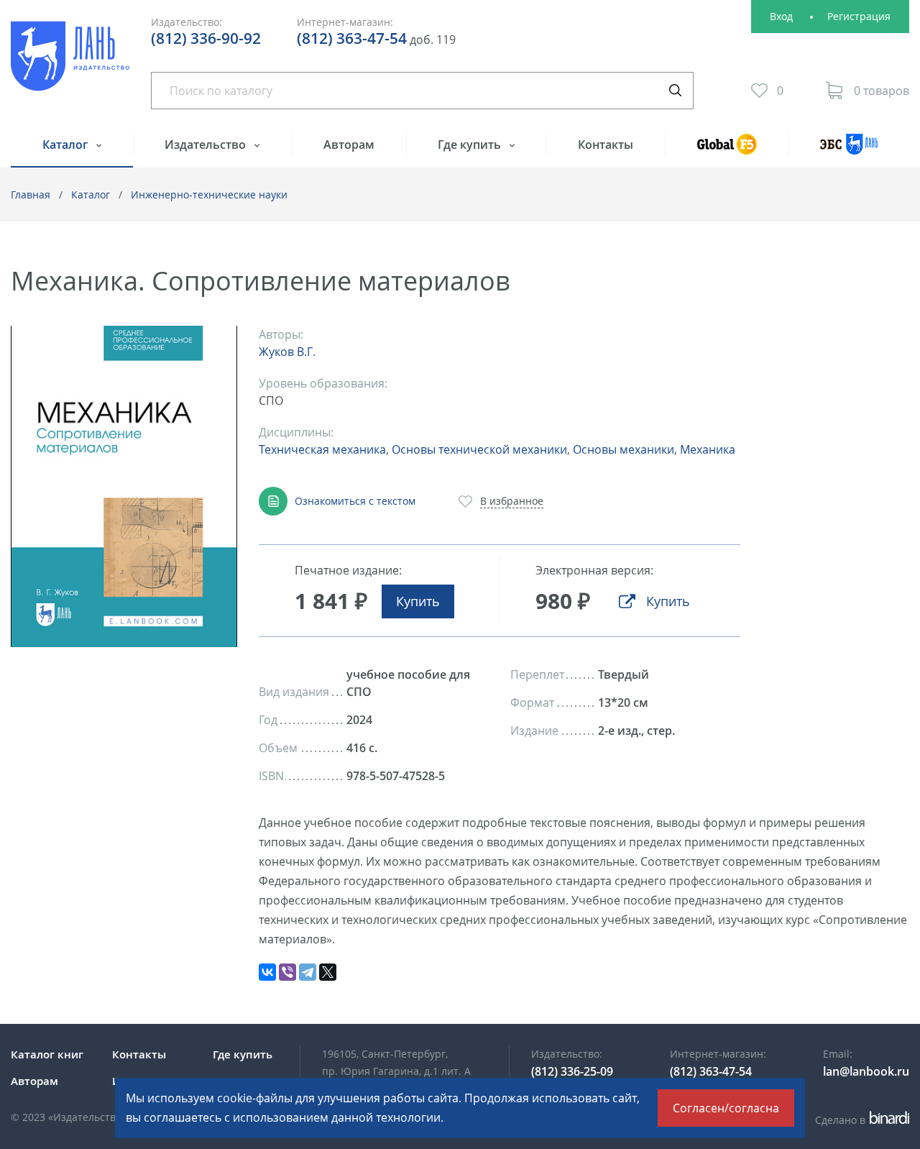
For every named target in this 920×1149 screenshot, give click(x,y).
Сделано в (860, 1120)
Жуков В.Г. (287, 352)
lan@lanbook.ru (866, 1071)
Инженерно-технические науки (209, 194)
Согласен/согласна (726, 1108)
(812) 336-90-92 (206, 38)
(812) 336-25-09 (572, 1071)
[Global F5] (726, 151)
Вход (781, 16)
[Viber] (287, 972)
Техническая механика (322, 449)
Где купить (471, 144)
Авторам (348, 144)
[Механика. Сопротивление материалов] (124, 487)
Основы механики (623, 449)
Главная (30, 194)
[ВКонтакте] (267, 972)
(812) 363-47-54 (352, 38)
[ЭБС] (848, 151)
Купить (418, 601)
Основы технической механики (479, 449)
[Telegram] (307, 972)
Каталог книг (47, 1054)
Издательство (207, 144)
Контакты (605, 144)
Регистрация (859, 16)
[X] (327, 972)
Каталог (66, 144)
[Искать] (675, 91)
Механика (707, 449)
